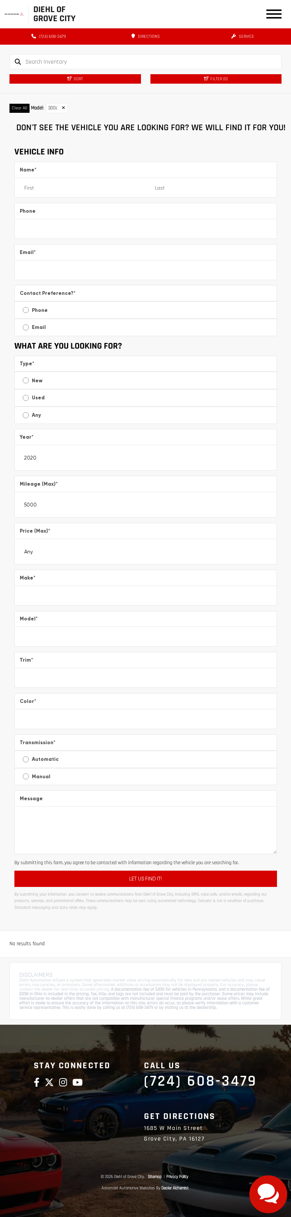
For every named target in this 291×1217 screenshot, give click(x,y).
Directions (148, 36)
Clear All (19, 108)
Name (28, 170)
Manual (41, 776)
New (37, 380)
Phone (28, 211)
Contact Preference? (47, 293)
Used (38, 397)
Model (29, 619)
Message (31, 798)
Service (246, 36)
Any (36, 415)
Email (28, 252)
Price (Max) (35, 531)
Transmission (37, 742)
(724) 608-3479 (52, 36)
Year (26, 437)
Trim (26, 660)
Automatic (45, 759)
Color (28, 701)
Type (27, 363)
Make (27, 578)
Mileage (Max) (39, 484)
